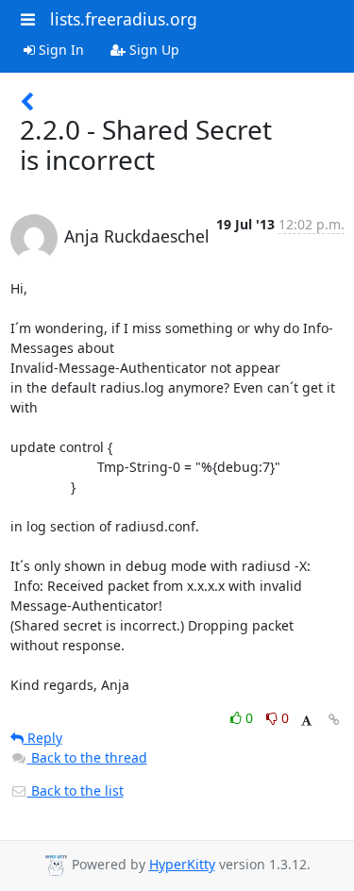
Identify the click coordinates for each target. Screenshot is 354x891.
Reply (43, 738)
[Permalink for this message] (334, 719)
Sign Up (152, 50)
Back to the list (75, 790)
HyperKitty (182, 864)
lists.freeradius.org (123, 19)
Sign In (59, 50)
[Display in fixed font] (306, 720)
